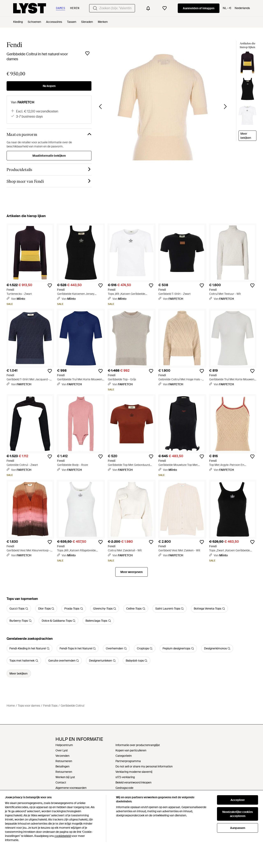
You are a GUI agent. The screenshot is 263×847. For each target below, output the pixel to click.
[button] (163, 107)
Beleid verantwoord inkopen (133, 782)
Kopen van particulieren (130, 750)
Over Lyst (61, 750)
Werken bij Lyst (65, 777)
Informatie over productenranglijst (137, 745)
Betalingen (62, 766)
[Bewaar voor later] (87, 53)
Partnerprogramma (128, 761)
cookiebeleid (62, 836)
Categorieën (123, 756)
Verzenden (62, 756)
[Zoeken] (95, 8)
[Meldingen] (148, 8)
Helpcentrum (64, 745)
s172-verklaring (125, 777)
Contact (60, 782)
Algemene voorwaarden (71, 788)
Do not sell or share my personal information (144, 766)
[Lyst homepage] (29, 8)
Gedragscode (124, 788)
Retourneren (63, 761)
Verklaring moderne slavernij (133, 772)
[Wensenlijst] (164, 8)
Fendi (14, 45)
